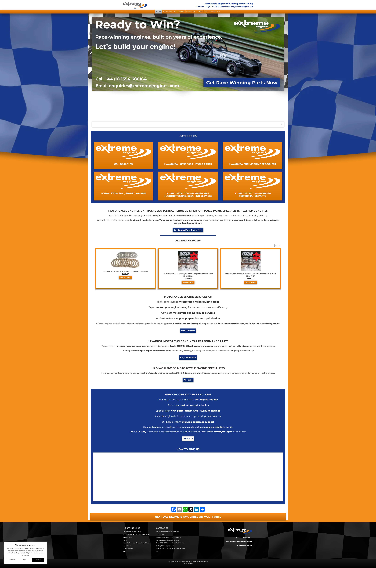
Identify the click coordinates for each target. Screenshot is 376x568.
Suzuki (137, 220)
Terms (125, 540)
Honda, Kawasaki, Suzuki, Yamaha (167, 540)
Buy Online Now (188, 357)
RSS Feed (190, 563)
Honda (145, 220)
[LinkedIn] (196, 509)
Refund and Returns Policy (132, 531)
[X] (191, 509)
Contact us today (138, 431)
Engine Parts (168, 11)
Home (158, 11)
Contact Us (190, 11)
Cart (206, 11)
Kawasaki (153, 220)
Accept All (38, 560)
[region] (25, 553)
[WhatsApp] (185, 509)
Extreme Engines (101, 103)
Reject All (25, 560)
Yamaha (163, 220)
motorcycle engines (142, 103)
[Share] (202, 509)
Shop (124, 551)
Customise (12, 560)
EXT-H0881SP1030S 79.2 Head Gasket (250, 276)
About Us (180, 11)
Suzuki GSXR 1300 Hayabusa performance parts (192, 346)
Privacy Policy (128, 549)
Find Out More (188, 330)
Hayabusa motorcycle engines (187, 220)
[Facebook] (174, 509)
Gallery (199, 11)
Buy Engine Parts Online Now (188, 230)
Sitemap (185, 563)
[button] (279, 245)
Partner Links (215, 11)
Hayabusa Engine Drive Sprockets (167, 531)
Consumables (160, 534)
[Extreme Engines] (135, 5)
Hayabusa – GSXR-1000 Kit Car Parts (168, 537)
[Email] (179, 509)
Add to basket (125, 282)
